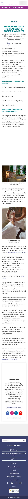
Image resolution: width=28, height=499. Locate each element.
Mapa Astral (6, 7)
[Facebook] (7, 413)
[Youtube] (20, 483)
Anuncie (14, 470)
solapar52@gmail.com (16, 418)
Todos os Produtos (14, 467)
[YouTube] (20, 413)
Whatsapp (15, 450)
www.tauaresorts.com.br (10, 359)
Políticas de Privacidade (14, 476)
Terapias (14, 21)
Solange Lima (17, 43)
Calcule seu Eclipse (18, 7)
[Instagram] (12, 413)
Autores (14, 463)
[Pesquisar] (24, 440)
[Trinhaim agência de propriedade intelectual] (14, 492)
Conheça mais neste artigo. (17, 252)
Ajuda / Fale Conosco (15, 445)
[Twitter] (12, 483)
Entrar (15, 459)
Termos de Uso (14, 473)
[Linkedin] (16, 413)
